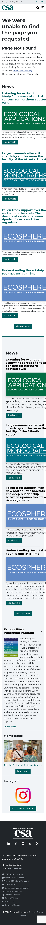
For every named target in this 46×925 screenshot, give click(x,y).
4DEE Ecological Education (16, 888)
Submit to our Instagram (23, 808)
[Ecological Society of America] (8, 7)
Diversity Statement (13, 891)
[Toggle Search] (37, 7)
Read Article (10, 142)
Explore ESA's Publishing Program (19, 631)
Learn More (10, 726)
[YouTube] (30, 843)
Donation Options (12, 905)
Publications (10, 884)
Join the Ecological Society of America (23, 765)
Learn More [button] (23, 771)
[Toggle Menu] (43, 7)
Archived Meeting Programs (16, 881)
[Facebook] (15, 843)
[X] (37, 843)
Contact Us (40, 2)
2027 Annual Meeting (14, 874)
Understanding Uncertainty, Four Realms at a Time (23, 272)
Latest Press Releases (14, 878)
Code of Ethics (11, 898)
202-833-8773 (15, 865)
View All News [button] (23, 326)
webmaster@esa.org (22, 70)
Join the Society (12, 895)
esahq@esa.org (15, 868)
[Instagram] (23, 843)
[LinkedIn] (8, 843)
